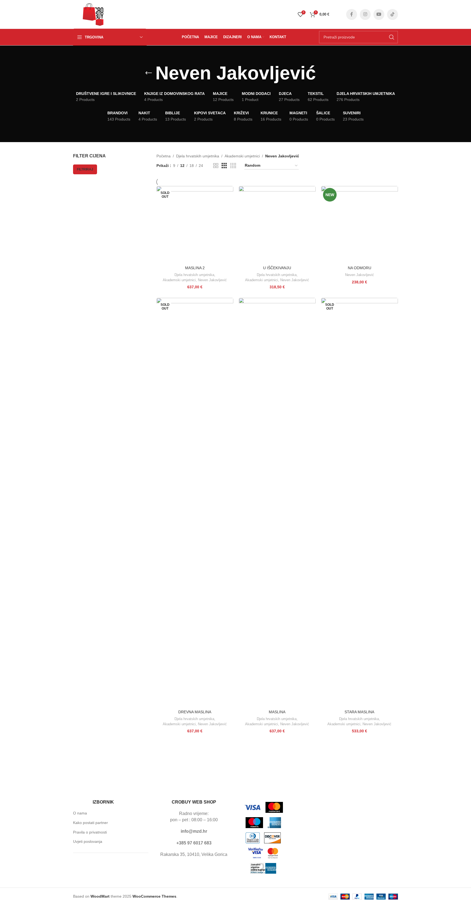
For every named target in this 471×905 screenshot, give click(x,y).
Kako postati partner (90, 822)
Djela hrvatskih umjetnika (197, 156)
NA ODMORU (359, 268)
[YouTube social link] (378, 14)
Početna (163, 156)
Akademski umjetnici (242, 156)
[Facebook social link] (351, 14)
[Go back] (148, 73)
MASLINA (277, 712)
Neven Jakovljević (212, 280)
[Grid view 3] (224, 165)
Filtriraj (85, 169)
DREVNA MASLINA (194, 712)
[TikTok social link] (392, 14)
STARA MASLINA (359, 712)
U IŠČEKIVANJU (277, 268)
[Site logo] (93, 14)
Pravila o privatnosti (90, 832)
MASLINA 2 (195, 268)
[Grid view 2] (215, 165)
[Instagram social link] (365, 14)
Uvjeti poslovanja (87, 841)
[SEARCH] (391, 37)
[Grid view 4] (233, 165)
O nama (80, 813)
